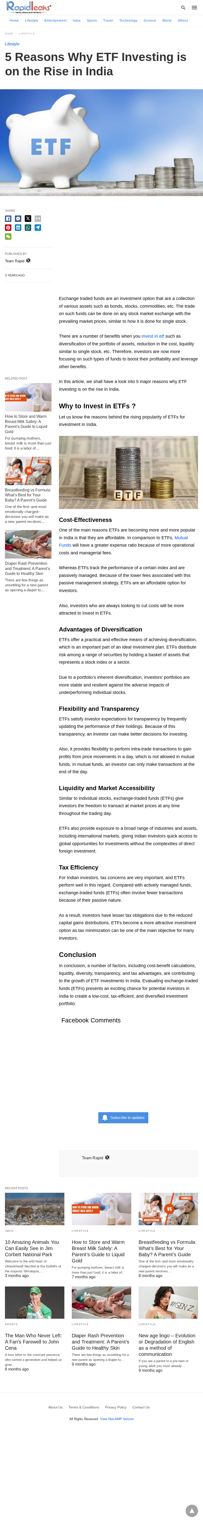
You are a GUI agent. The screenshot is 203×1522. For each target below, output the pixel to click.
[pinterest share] (8, 227)
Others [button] (183, 20)
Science (150, 20)
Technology (128, 20)
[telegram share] (38, 227)
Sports (92, 20)
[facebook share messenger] (18, 218)
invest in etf (153, 336)
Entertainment (56, 20)
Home (14, 20)
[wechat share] (8, 236)
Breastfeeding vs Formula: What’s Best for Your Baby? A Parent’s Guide (28, 495)
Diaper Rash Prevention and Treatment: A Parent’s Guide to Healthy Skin (27, 568)
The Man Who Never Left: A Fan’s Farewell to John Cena (33, 1342)
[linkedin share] (18, 227)
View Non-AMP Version (117, 1419)
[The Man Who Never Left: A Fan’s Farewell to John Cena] (34, 1302)
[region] (128, 251)
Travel (108, 20)
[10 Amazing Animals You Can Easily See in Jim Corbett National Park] (34, 1209)
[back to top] (192, 1511)
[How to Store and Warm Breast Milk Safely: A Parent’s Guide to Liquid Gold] (28, 397)
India (77, 20)
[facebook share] (8, 218)
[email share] (38, 218)
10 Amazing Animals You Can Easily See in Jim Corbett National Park (32, 1248)
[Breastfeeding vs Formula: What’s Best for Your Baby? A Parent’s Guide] (28, 471)
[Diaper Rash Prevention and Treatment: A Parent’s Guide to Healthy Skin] (28, 544)
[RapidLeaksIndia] (28, 7)
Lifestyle (31, 20)
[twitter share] (28, 218)
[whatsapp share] (28, 227)
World (167, 20)
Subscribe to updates (127, 1117)
